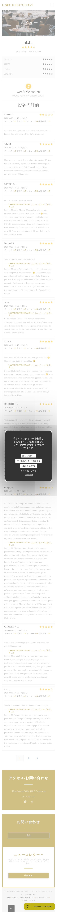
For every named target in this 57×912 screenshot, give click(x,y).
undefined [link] (29, 475)
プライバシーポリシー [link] (29, 471)
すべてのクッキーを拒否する (28, 461)
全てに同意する (28, 456)
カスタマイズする (28, 466)
